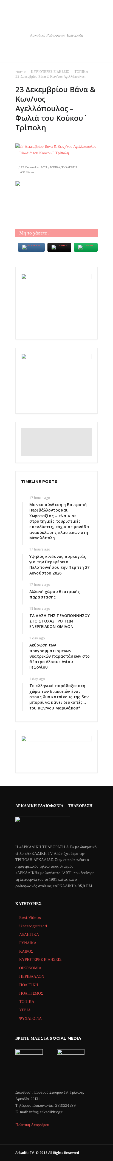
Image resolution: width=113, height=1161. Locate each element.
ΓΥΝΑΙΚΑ (27, 942)
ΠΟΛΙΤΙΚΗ (28, 984)
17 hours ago (39, 497)
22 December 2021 (34, 167)
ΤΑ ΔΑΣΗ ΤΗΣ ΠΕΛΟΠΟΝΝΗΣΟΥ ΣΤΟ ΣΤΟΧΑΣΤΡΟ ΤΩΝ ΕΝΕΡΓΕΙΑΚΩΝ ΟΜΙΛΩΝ (59, 621)
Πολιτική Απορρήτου (32, 1124)
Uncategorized (33, 926)
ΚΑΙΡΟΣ (26, 951)
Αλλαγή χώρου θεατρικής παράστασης (54, 594)
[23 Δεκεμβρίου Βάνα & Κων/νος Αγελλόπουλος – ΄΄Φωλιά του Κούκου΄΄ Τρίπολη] (56, 150)
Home (20, 72)
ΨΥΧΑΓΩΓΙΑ (69, 167)
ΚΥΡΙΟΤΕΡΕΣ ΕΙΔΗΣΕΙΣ (50, 72)
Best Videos (30, 917)
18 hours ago (39, 608)
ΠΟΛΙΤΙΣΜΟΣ (31, 993)
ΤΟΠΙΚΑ (81, 72)
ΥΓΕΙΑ (25, 1009)
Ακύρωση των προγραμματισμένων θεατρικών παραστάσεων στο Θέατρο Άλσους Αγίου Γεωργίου (59, 656)
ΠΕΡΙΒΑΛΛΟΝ (31, 976)
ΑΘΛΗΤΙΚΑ (29, 934)
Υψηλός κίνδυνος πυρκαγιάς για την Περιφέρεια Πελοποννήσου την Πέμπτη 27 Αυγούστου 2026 (59, 565)
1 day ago (37, 638)
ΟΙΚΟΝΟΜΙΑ (30, 968)
